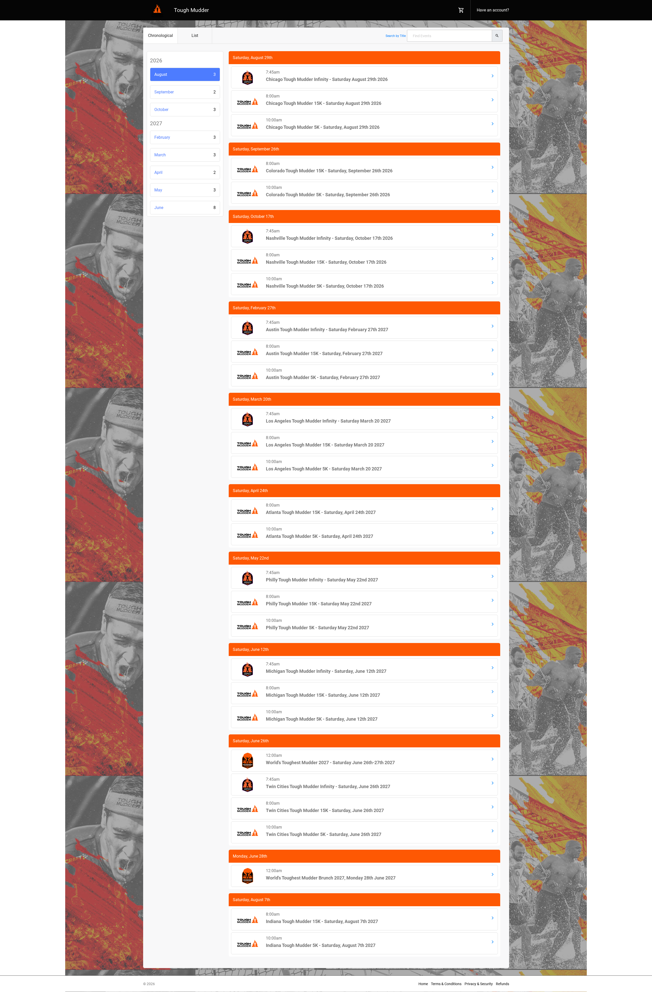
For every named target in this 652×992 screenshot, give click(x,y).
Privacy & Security (479, 984)
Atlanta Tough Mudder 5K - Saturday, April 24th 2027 (319, 536)
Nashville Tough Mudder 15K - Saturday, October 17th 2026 (326, 262)
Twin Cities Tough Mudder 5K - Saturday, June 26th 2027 (323, 834)
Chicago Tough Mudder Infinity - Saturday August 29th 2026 (327, 79)
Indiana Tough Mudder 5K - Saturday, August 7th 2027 (320, 945)
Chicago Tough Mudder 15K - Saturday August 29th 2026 (323, 103)
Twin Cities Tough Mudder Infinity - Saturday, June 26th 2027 (328, 786)
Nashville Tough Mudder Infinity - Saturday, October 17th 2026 (329, 238)
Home (423, 984)
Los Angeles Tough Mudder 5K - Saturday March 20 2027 (324, 468)
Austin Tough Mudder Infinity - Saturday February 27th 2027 (327, 329)
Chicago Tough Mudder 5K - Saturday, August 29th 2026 (322, 127)
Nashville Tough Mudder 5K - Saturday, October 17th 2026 (325, 286)
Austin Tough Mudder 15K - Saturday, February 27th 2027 (324, 353)
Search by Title (396, 36)
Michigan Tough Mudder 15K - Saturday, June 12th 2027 (323, 695)
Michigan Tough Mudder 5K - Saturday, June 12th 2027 (321, 719)
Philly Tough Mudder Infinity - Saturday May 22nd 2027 (322, 579)
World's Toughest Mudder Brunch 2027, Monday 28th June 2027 (331, 878)
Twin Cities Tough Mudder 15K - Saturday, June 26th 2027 (325, 810)
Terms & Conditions (446, 984)
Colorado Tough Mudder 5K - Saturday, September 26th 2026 (328, 194)
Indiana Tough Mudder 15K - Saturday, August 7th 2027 (322, 921)
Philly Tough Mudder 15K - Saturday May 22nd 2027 (319, 603)
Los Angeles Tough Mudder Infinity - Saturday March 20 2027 (328, 421)
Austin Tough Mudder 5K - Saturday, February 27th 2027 (323, 377)
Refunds (502, 984)
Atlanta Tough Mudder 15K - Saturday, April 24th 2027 (321, 512)
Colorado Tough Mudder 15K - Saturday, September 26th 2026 (329, 170)
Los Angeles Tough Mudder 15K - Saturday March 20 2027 (325, 445)
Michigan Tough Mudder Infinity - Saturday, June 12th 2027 (326, 671)
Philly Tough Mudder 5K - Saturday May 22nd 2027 (317, 627)
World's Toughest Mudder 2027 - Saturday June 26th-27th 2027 (330, 762)
